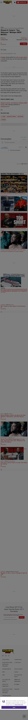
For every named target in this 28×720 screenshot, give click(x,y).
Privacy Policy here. (19, 704)
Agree (14, 707)
